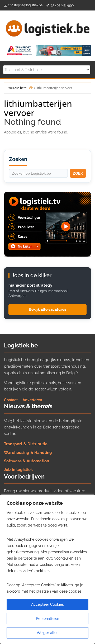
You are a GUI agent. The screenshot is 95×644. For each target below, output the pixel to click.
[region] (47, 569)
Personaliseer (47, 618)
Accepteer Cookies (47, 604)
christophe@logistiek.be (25, 5)
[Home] (30, 87)
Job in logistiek (18, 469)
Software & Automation (26, 461)
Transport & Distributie (26, 444)
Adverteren (32, 400)
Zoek (78, 173)
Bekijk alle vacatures (47, 309)
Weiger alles (47, 633)
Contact (11, 400)
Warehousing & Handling (28, 452)
